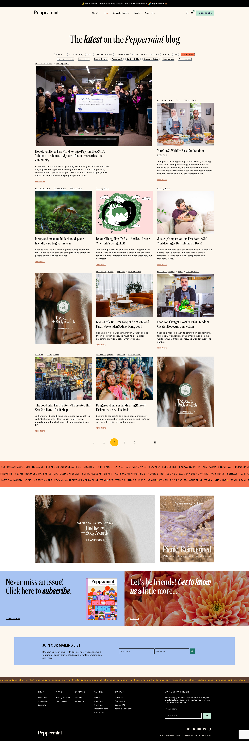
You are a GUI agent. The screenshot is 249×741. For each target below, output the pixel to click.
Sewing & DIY (133, 59)
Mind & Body (83, 59)
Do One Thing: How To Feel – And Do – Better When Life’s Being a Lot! (123, 240)
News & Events (100, 59)
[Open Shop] (98, 13)
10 (156, 441)
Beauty (89, 54)
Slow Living (168, 59)
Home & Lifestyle (65, 59)
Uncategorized (185, 59)
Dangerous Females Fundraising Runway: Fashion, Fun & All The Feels (121, 407)
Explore (153, 54)
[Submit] (192, 651)
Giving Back (187, 54)
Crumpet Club (206, 735)
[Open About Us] (154, 13)
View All (60, 54)
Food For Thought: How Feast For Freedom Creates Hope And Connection (183, 324)
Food (175, 54)
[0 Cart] (192, 13)
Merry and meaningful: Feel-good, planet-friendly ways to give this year (60, 240)
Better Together (104, 54)
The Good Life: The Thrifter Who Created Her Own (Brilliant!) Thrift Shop (63, 407)
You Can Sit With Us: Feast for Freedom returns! (180, 152)
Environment (139, 54)
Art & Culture (75, 54)
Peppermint (117, 59)
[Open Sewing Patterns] (128, 13)
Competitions (123, 54)
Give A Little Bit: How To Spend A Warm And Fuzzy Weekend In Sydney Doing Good (122, 324)
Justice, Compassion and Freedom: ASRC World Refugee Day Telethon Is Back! (182, 240)
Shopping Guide (151, 59)
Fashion (165, 54)
